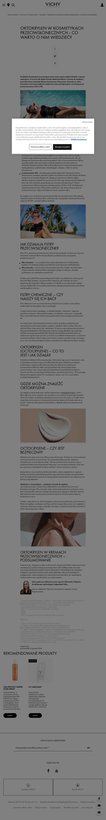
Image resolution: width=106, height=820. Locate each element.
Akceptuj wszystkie (62, 147)
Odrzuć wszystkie (87, 122)
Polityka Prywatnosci (79, 140)
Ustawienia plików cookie (40, 147)
